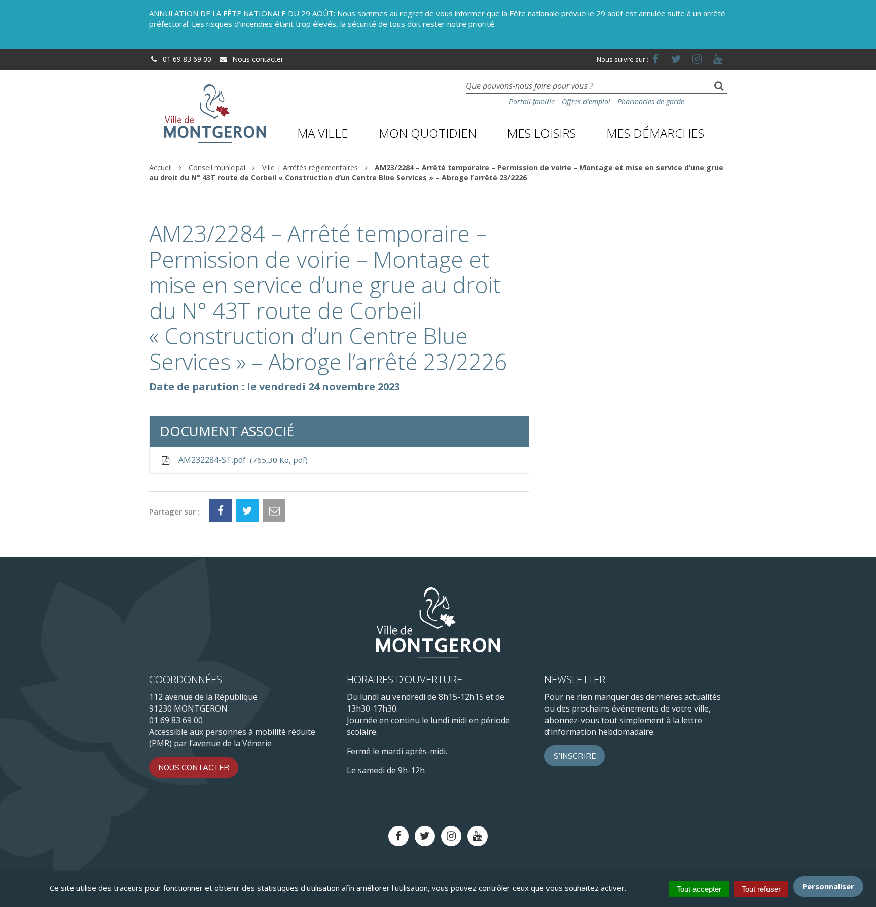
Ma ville (322, 133)
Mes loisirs (541, 133)
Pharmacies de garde (650, 101)
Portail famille (532, 101)
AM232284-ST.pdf (240, 459)
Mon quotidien (428, 133)
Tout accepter (699, 889)
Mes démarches (655, 133)
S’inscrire (575, 756)
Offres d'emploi (586, 101)
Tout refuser (761, 889)
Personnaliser (828, 886)
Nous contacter (256, 59)
